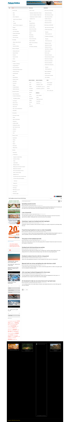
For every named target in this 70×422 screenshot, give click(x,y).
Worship (45, 231)
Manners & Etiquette (16, 48)
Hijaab (14, 141)
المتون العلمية (10, 306)
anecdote (10, 321)
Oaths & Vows (15, 106)
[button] (8, 286)
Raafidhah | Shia (32, 18)
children (15, 321)
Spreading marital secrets (29, 204)
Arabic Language (49, 82)
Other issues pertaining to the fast (18, 170)
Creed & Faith (15, 10)
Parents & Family (15, 56)
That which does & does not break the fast (19, 176)
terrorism (14, 337)
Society (14, 58)
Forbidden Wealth (15, 123)
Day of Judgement (16, 16)
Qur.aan (14, 44)
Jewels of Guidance (39, 80)
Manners (30, 92)
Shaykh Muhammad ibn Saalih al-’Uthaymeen (35, 282)
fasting (17, 323)
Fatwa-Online (18, 420)
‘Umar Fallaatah (47, 77)
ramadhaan (16, 331)
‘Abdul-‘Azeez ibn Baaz (48, 29)
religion (14, 333)
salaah (17, 333)
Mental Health (31, 36)
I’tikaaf (14, 160)
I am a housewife (26, 212)
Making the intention (16, 164)
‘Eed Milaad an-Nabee (16, 98)
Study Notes (38, 103)
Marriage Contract (15, 79)
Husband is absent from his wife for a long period (35, 256)
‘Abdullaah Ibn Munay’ (48, 47)
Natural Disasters (15, 104)
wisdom (10, 339)
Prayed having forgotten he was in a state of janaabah (36, 230)
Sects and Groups (15, 37)
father (9, 324)
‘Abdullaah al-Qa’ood (48, 43)
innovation (9, 326)
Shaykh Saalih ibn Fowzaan (32, 205)
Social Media (38, 101)
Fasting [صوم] (15, 154)
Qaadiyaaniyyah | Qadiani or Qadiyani (35, 16)
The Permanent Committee (49, 75)
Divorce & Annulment (16, 67)
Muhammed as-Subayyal (48, 58)
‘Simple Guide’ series (39, 99)
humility (15, 324)
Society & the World (16, 91)
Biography (46, 38)
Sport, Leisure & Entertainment (17, 108)
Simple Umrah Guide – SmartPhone (12, 283)
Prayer (30, 94)
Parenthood (14, 83)
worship (13, 339)
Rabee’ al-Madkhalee (48, 71)
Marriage (14, 61)
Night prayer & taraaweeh (17, 168)
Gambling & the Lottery (16, 125)
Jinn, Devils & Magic (16, 31)
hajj (12, 324)
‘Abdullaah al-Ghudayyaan (49, 36)
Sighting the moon (16, 174)
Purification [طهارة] (15, 193)
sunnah (19, 336)
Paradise (14, 23)
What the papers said (48, 40)
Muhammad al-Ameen (48, 22)
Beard (30, 21)
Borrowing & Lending (16, 115)
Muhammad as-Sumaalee (49, 60)
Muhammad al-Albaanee (48, 62)
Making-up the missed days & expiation (19, 166)
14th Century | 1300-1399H (49, 10)
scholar (11, 335)
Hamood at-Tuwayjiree (48, 20)
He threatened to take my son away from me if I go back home (38, 281)
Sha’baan (30, 44)
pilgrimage (9, 329)
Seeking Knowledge (16, 46)
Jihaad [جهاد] (15, 187)
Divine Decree (15, 29)
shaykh (9, 336)
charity (13, 321)
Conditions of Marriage (16, 63)
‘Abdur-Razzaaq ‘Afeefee (48, 16)
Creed (30, 82)
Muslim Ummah (15, 102)
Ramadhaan (31, 98)
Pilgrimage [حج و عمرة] (16, 189)
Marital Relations (15, 77)
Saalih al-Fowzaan (47, 73)
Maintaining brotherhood (14, 245)
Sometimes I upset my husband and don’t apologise (36, 221)
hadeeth (11, 324)
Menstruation (15, 145)
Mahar (14, 75)
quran (13, 331)
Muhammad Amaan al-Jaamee (49, 56)
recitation (9, 333)
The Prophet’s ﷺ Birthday (33, 46)
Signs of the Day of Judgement (18, 25)
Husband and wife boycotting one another (33, 247)
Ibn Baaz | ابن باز (38, 82)
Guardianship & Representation (17, 69)
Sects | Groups (32, 10)
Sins (30, 104)
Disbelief (14, 27)
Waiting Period (15, 147)
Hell (13, 21)
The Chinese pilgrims (14, 243)
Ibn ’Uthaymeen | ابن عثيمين (40, 86)
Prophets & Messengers (16, 33)
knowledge (13, 326)
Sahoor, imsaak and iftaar (17, 172)
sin (11, 336)
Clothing (14, 139)
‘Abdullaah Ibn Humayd (48, 45)
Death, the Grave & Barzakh (17, 19)
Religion (30, 100)
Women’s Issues (15, 135)
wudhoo (16, 339)
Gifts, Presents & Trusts (16, 127)
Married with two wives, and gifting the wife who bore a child (39, 263)
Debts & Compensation (16, 119)
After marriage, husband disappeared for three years (36, 272)
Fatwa (23, 205)
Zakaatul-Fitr (15, 183)
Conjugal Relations (15, 65)
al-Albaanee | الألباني (39, 84)
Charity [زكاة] (15, 152)
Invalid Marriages (15, 73)
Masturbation (15, 81)
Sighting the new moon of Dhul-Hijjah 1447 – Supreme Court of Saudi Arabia (13, 268)
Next (27, 289)
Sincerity (30, 102)
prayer (15, 329)
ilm (16, 324)
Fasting (30, 86)
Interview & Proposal (16, 71)
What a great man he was (15, 246)
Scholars (48, 88)
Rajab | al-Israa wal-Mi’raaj (33, 42)
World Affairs (15, 110)
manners (17, 326)
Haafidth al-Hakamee (48, 18)
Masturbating (31, 34)
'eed (8, 321)
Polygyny (14, 85)
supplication (9, 337)
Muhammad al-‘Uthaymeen (49, 64)
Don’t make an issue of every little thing (17, 198)
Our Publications (49, 84)
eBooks (37, 97)
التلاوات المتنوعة (10, 315)
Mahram (14, 143)
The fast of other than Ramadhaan (19, 178)
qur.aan (10, 331)
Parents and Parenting (32, 38)
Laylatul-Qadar (15, 162)
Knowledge (14, 39)
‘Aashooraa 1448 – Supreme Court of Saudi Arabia (13, 262)
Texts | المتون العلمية (50, 90)
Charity (14, 117)
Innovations (31, 88)
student (16, 336)
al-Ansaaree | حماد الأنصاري (40, 88)
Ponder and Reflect (32, 40)
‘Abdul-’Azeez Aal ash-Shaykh (49, 27)
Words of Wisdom (31, 80)
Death (30, 84)
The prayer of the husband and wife (31, 238)
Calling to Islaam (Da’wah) (17, 42)
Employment (15, 121)
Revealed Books (15, 35)
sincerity (13, 336)
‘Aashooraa (15, 180)
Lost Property (15, 100)
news (13, 327)
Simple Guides (11, 272)
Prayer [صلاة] (15, 191)
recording (11, 333)
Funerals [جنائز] (15, 185)
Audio (47, 80)
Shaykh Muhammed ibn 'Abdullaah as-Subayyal (35, 257)
